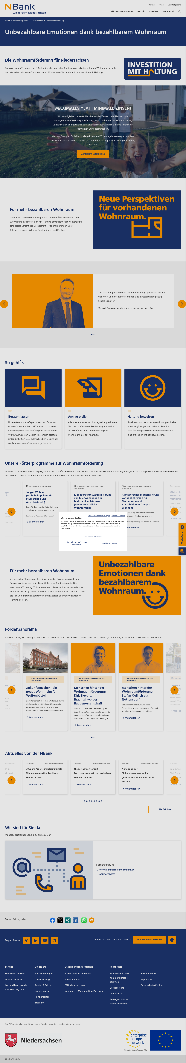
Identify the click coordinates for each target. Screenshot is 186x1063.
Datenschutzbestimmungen (99, 515)
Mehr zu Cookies (118, 515)
